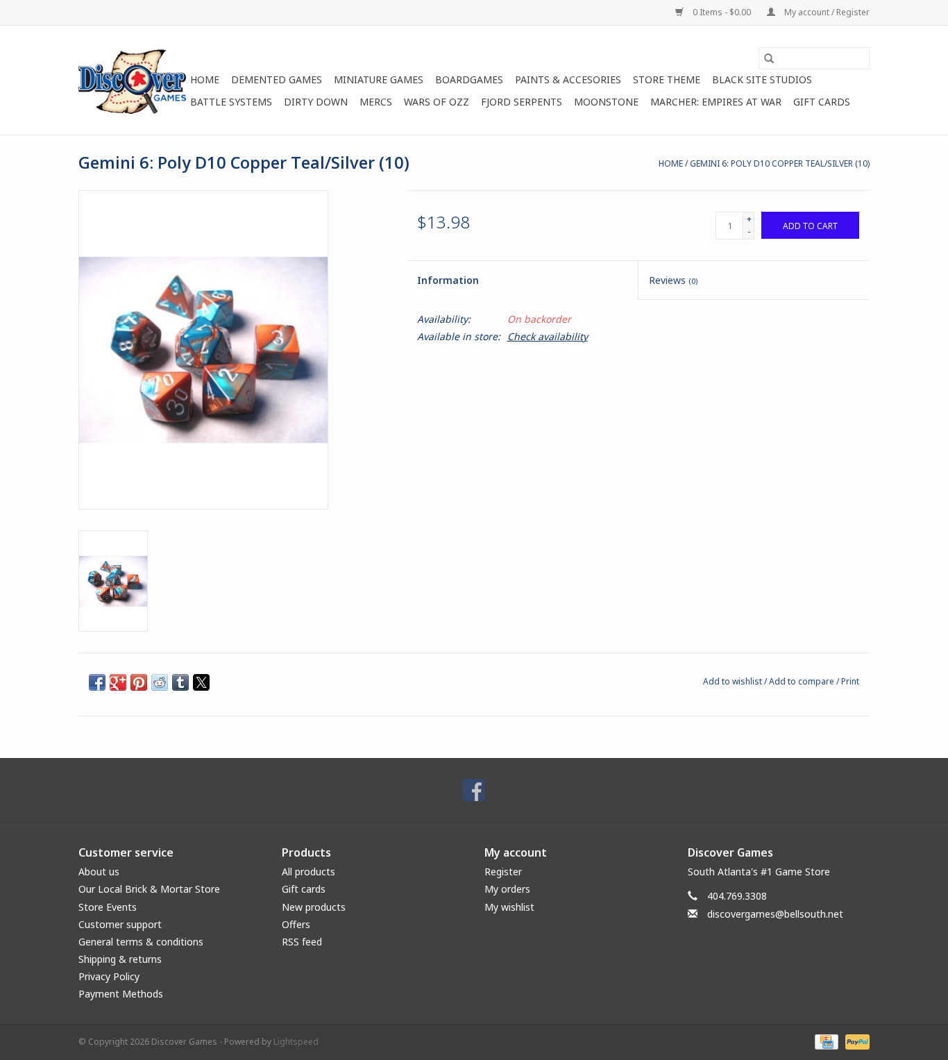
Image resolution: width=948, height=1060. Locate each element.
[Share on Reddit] (159, 682)
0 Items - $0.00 (722, 12)
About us (98, 871)
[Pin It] (138, 682)
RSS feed (302, 941)
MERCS (375, 101)
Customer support (120, 924)
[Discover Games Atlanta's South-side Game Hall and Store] (132, 80)
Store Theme (666, 79)
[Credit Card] (825, 1041)
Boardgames (469, 79)
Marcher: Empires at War (715, 101)
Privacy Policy (108, 976)
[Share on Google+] (118, 682)
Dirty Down (316, 101)
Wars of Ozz (436, 101)
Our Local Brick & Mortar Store (149, 888)
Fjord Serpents (521, 101)
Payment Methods (120, 993)
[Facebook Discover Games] (474, 790)
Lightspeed (296, 1042)
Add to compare (802, 681)
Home (204, 79)
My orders (507, 888)
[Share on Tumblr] (180, 682)
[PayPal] (855, 1041)
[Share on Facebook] (97, 682)
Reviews (673, 280)
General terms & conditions (140, 941)
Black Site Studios (762, 79)
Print (850, 681)
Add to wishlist (733, 681)
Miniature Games (378, 79)
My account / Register (826, 12)
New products (314, 907)
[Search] (769, 58)
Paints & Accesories (568, 79)
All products (308, 871)
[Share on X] (201, 682)
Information (448, 280)
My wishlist (509, 907)
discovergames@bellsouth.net (775, 913)
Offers (296, 924)
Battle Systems (231, 101)
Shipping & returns (120, 959)
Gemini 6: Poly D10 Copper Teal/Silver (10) (780, 163)
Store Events (107, 907)
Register (503, 871)
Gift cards (821, 101)
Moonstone (606, 101)
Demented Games (276, 79)
